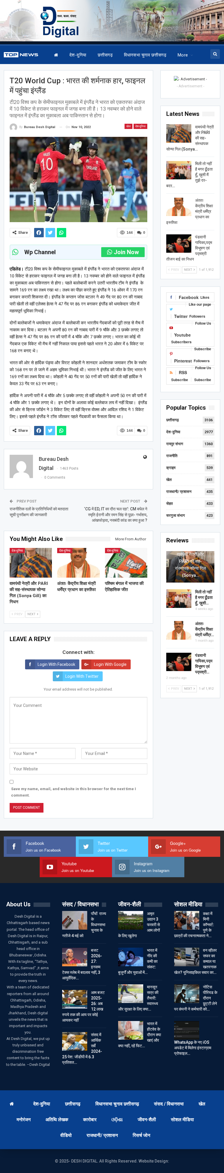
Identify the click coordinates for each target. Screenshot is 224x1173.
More (183, 55)
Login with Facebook (56, 664)
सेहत (169, 503)
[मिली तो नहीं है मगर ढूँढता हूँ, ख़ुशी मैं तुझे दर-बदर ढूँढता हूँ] (178, 170)
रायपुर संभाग (174, 444)
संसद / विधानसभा (169, 1104)
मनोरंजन (24, 1119)
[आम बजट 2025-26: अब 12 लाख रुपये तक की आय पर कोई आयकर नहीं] (74, 999)
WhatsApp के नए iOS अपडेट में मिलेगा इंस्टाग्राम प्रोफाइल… (192, 1048)
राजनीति (171, 456)
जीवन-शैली (147, 1119)
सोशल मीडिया (182, 1119)
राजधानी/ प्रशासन (178, 491)
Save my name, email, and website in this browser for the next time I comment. (73, 792)
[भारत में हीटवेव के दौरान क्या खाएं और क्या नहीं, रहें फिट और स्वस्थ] (130, 1030)
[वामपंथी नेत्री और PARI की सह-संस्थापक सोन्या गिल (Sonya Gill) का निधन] (31, 563)
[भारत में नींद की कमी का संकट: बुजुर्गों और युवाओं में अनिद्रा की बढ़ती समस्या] (130, 957)
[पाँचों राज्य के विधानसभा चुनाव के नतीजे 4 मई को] (74, 920)
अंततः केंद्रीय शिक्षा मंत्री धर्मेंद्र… (204, 629)
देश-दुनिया (77, 55)
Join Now (126, 252)
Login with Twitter (82, 676)
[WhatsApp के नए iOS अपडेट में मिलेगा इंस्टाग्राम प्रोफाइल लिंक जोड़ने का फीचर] (186, 1030)
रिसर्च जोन (141, 1135)
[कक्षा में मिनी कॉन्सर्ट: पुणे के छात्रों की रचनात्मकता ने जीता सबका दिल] (186, 920)
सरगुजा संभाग (175, 515)
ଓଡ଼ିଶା (117, 1119)
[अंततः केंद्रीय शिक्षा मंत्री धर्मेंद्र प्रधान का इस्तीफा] (78, 563)
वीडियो (66, 1135)
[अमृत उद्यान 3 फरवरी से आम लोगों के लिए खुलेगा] (130, 920)
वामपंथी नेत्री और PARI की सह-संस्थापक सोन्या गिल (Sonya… (190, 565)
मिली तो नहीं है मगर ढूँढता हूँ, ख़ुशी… (204, 597)
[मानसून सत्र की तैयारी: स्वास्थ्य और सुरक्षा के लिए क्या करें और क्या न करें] (130, 993)
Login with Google (110, 664)
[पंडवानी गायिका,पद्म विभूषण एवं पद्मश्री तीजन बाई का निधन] (178, 243)
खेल (128, 126)
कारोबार (90, 1119)
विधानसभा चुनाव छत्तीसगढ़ (145, 55)
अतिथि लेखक (57, 1119)
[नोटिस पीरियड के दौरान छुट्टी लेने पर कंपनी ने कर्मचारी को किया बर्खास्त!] (186, 993)
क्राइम (171, 468)
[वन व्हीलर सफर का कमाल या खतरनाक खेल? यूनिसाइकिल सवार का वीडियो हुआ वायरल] (186, 957)
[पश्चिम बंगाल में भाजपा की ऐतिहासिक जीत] (126, 563)
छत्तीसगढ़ (105, 55)
